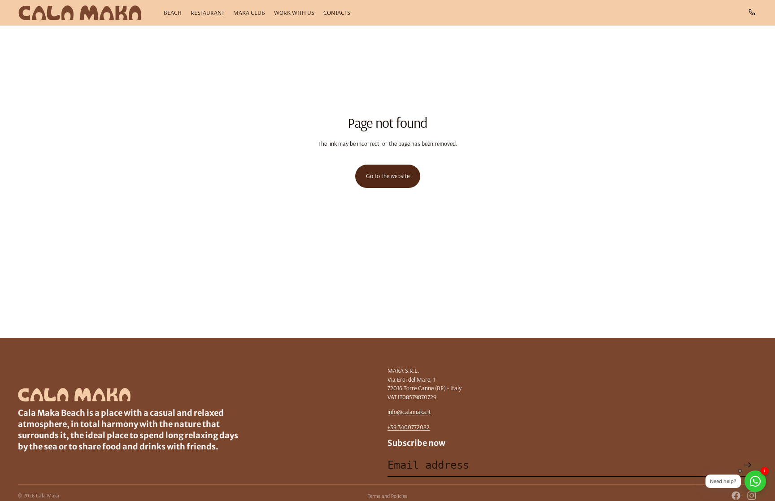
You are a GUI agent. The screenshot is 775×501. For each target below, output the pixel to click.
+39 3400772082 (409, 427)
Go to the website (387, 176)
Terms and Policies (387, 495)
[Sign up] (747, 465)
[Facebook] (736, 495)
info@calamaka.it (409, 412)
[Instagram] (751, 495)
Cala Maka (47, 495)
